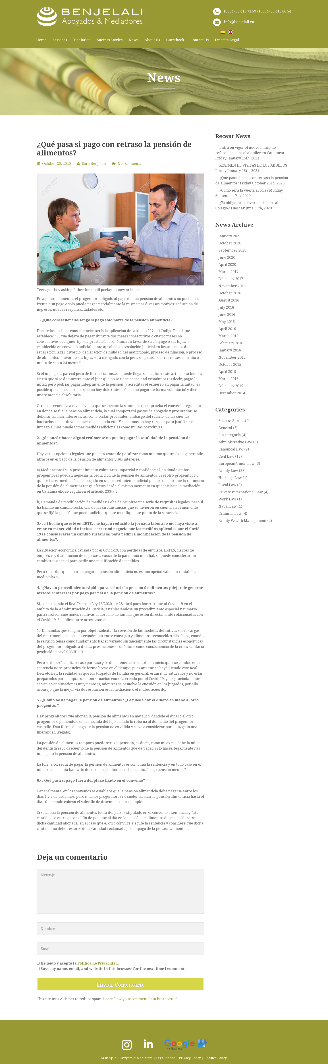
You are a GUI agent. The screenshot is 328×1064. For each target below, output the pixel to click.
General (225, 428)
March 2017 (228, 272)
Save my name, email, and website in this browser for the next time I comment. (113, 969)
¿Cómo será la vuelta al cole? (243, 190)
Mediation (82, 40)
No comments (129, 163)
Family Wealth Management (242, 521)
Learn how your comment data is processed (140, 999)
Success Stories (109, 40)
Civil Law (226, 456)
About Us (152, 40)
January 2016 (229, 350)
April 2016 (227, 329)
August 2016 (228, 300)
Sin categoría (229, 435)
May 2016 (226, 322)
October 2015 (229, 364)
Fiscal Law (227, 485)
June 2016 (226, 314)
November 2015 (232, 357)
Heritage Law (230, 478)
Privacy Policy (190, 1058)
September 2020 (232, 250)
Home (41, 40)
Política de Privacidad (97, 963)
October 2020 (229, 243)
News (133, 40)
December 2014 (231, 393)
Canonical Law (230, 449)
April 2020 (227, 264)
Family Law (228, 471)
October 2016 (229, 293)
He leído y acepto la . (79, 963)
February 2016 (230, 343)
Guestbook (175, 40)
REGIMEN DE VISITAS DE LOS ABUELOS (253, 165)
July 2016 (226, 307)
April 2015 (227, 372)
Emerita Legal (227, 40)
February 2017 (230, 279)
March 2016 (228, 336)
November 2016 (232, 286)
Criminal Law (230, 513)
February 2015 (230, 386)
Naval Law (227, 506)
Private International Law (240, 492)
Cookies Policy (216, 1058)
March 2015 (228, 379)
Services (60, 40)
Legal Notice (165, 1058)
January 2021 (229, 236)
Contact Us (200, 40)
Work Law (227, 499)
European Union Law (236, 463)
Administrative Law (235, 442)
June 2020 (226, 257)
